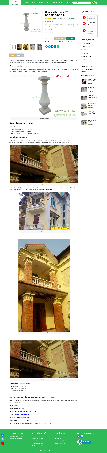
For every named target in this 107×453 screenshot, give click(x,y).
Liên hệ (67, 2)
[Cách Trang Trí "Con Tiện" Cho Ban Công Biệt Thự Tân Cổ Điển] (84, 98)
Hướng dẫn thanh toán (37, 441)
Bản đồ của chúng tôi (60, 443)
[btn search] (74, 2)
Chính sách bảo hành (37, 436)
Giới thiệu (33, 2)
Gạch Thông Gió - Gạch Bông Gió (87, 70)
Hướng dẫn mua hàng (57, 2)
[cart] (93, 2)
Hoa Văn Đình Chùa (86, 56)
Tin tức (46, 2)
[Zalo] (2, 439)
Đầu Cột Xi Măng (85, 50)
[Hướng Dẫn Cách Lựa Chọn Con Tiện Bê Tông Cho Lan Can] (84, 89)
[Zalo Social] (81, 436)
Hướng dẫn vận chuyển (37, 443)
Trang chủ (26, 2)
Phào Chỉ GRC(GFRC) (86, 66)
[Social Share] (46, 46)
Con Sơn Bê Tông (85, 46)
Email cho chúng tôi (59, 441)
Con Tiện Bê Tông (85, 43)
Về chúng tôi (58, 438)
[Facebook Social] (78, 436)
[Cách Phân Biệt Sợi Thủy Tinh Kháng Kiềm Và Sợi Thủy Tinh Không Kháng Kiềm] (84, 81)
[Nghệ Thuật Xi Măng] (2, 435)
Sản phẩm (40, 2)
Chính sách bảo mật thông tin (39, 445)
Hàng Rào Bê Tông (85, 59)
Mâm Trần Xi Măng (85, 63)
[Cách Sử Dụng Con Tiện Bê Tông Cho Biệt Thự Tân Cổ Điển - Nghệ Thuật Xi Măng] (84, 106)
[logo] (15, 2)
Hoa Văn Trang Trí (85, 53)
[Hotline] (2, 443)
